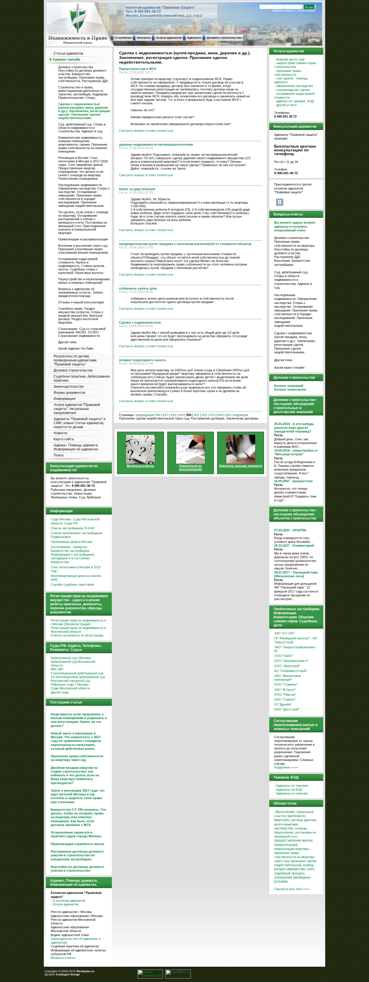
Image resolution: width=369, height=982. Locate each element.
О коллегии (123, 37)
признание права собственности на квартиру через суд (294, 857)
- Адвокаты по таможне (291, 785)
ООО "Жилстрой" (287, 666)
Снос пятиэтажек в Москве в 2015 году (76, 569)
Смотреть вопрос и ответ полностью (146, 130)
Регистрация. (306, 10)
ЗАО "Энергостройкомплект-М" (295, 649)
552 (204, 415)
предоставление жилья (293, 840)
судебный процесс (289, 873)
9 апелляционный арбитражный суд (77, 673)
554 (220, 415)
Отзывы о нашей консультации (81, 302)
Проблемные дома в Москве (72, 541)
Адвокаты (194, 37)
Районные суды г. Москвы (70, 684)
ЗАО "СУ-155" (284, 633)
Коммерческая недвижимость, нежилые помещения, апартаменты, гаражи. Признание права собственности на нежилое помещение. (82, 144)
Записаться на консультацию (190, 467)
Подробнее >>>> (286, 767)
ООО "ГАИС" (283, 656)
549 (181, 415)
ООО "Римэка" (285, 694)
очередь (301, 828)
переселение (283, 832)
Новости (60, 433)
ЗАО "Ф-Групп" (285, 689)
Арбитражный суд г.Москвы (71, 658)
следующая (239, 415)
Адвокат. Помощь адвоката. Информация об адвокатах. (76, 447)
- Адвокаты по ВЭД (288, 789)
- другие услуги (285, 105)
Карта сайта (64, 439)
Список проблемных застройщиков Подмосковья (76, 535)
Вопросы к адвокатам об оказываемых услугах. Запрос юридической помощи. (80, 292)
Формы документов (69, 393)
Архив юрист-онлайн (289, 367)
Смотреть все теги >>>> (291, 889)
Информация (65, 399)
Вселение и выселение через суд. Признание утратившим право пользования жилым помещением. (83, 249)
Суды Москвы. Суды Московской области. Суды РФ (75, 521)
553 (212, 415)
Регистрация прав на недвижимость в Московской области (78, 629)
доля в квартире (286, 824)
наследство (283, 828)
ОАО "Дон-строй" (287, 709)
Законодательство (69, 387)
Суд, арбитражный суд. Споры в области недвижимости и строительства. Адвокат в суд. (82, 127)
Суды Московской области (70, 688)
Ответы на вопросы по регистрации (77, 635)
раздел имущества (289, 869)
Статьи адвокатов (68, 53)
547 (165, 415)
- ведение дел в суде (289, 59)
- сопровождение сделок (292, 90)
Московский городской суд (70, 680)
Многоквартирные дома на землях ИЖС (76, 577)
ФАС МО (57, 669)
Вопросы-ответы (63, 957)
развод (308, 865)
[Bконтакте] (279, 202)
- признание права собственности (287, 72)
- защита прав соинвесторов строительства (295, 64)
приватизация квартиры (291, 849)
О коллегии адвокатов (69, 900)
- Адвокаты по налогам (291, 793)
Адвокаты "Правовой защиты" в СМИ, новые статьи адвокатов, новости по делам (79, 423)
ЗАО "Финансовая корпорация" (287, 677)
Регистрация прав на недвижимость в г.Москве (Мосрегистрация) (78, 622)
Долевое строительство (224, 37)
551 (196, 415)
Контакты (143, 37)
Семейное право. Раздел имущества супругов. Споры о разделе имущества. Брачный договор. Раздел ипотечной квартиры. (80, 315)
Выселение (285, 812)
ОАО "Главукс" (285, 699)
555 (227, 415)
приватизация (286, 845)
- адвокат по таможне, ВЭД (294, 101)
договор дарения (303, 820)
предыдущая (144, 415)
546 (157, 415)
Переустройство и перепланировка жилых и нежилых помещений (84, 280)
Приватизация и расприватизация (83, 239)
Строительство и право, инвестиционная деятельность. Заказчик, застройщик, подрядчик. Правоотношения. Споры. (83, 92)
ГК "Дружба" (283, 704)
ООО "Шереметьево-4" (291, 660)
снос (310, 869)
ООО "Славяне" (286, 684)
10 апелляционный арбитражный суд (78, 677)
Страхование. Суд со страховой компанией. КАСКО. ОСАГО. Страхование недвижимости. (82, 332)
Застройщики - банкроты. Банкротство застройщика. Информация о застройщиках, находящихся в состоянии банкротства (73, 554)
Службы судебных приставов (72, 584)
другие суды (60, 692)
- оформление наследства (293, 86)
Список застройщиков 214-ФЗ (73, 528)
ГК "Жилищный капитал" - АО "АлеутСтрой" (295, 640)
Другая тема (67, 342)
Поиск (58, 455)
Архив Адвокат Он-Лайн (75, 348)
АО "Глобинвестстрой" (290, 671)
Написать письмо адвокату (240, 465)
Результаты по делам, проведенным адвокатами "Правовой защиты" (75, 360)
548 (173, 415)
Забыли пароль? (284, 10)
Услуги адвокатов (169, 37)
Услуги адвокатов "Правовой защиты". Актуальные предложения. (77, 409)
